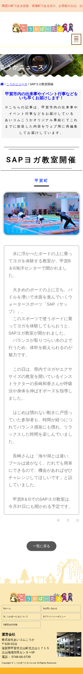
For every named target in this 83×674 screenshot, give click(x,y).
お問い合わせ (50, 608)
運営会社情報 (11, 624)
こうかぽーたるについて (16, 616)
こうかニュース (16, 84)
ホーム (8, 608)
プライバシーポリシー (55, 616)
